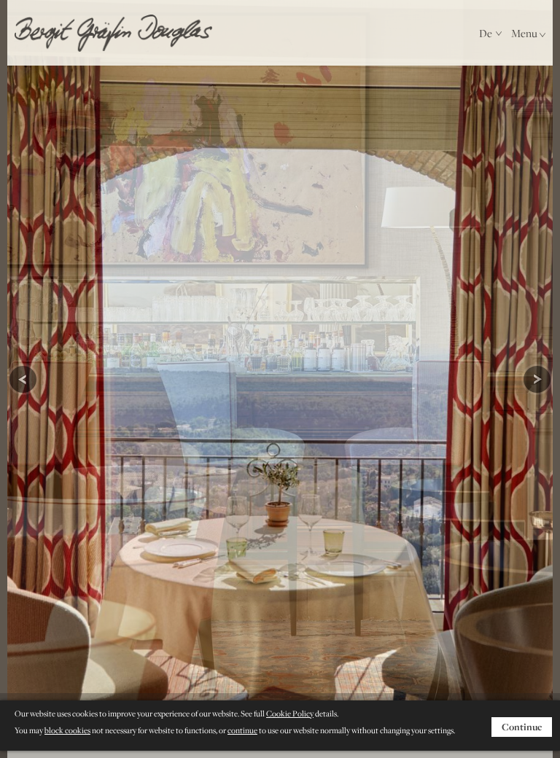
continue (242, 730)
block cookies (67, 730)
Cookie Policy (290, 713)
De (485, 33)
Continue (522, 726)
